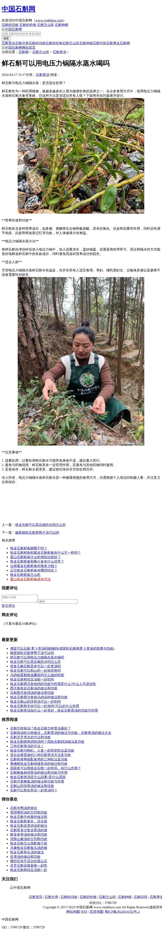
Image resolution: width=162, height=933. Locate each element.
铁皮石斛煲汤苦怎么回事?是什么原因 (38, 777)
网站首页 (28, 47)
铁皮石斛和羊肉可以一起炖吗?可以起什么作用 (44, 706)
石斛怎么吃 (45, 25)
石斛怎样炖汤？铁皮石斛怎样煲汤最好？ (40, 728)
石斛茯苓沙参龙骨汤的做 (28, 830)
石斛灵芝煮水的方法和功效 (30, 737)
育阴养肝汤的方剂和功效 (28, 812)
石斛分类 (22, 43)
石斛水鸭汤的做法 (23, 808)
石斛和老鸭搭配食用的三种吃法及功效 (39, 759)
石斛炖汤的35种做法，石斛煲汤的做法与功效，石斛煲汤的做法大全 (60, 733)
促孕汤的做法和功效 (25, 856)
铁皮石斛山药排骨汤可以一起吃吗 (35, 701)
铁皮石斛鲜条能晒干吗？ (28, 548)
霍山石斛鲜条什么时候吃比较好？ (35, 557)
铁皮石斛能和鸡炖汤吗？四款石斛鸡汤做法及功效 (47, 741)
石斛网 (125, 43)
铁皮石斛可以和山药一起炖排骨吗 (35, 670)
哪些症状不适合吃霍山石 (28, 861)
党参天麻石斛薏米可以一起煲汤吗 (35, 666)
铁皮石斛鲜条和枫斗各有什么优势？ (37, 561)
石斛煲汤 (59, 52)
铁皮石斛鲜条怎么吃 (25, 574)
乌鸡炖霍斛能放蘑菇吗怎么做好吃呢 (37, 675)
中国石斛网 (18, 9)
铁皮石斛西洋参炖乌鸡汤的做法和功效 (39, 697)
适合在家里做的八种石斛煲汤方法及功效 (40, 755)
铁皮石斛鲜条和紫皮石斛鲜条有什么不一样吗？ (45, 552)
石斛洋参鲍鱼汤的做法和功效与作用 (37, 781)
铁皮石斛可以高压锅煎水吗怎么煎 (40, 525)
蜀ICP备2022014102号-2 (122, 911)
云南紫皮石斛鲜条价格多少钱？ (33, 566)
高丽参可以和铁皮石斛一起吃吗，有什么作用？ (45, 768)
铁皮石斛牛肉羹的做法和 (28, 817)
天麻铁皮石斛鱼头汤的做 (28, 848)
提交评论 (8, 605)
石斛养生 (113, 43)
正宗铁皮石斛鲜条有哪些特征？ (33, 570)
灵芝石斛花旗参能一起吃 (28, 865)
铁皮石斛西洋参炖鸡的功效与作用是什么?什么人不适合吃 (53, 684)
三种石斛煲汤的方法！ (27, 746)
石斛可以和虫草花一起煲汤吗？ (33, 790)
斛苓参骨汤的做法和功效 (28, 834)
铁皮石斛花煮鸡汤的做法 (28, 825)
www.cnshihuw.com (49, 20)
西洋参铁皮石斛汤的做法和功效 (33, 688)
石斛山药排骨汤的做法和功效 (32, 786)
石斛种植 (61, 25)
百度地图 (96, 911)
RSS (84, 911)
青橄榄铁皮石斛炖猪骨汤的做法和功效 (39, 763)
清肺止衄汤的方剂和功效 (28, 839)
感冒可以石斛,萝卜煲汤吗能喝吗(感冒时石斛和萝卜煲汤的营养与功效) (62, 648)
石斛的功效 (10, 25)
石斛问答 (99, 43)
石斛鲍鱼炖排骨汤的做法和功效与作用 (39, 772)
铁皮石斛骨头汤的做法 (27, 852)
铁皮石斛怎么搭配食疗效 (28, 843)
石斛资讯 (8, 43)
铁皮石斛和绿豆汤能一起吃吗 (32, 679)
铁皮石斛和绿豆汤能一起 (28, 870)
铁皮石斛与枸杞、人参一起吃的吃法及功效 (42, 750)
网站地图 (73, 911)
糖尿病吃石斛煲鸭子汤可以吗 (37, 532)
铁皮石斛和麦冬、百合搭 (28, 821)
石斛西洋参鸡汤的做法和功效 (32, 692)
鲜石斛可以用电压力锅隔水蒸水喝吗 (37, 657)
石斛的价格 (27, 25)
